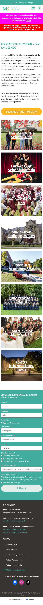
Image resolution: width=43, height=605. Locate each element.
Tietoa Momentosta (14, 560)
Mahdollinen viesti (8, 465)
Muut (29, 461)
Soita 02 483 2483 (16, 2)
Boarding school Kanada (12, 458)
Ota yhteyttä (29, 2)
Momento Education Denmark (15, 532)
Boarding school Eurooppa (13, 461)
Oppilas (6, 423)
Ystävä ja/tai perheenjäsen (13, 477)
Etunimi (4, 402)
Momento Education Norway (14, 529)
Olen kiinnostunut (8, 453)
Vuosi (3, 444)
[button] (33, 8)
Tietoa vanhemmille (14, 565)
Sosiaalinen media (34, 477)
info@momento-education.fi (14, 521)
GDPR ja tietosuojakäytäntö (15, 570)
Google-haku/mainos (11, 480)
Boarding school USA (11, 455)
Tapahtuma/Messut (29, 480)
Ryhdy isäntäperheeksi (15, 555)
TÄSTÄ (28, 21)
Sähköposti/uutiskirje (11, 482)
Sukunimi (5, 411)
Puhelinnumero (7, 435)
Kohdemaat (10, 545)
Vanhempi (16, 423)
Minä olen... (5, 420)
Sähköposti (5, 427)
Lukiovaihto (10, 550)
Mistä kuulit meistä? (9, 474)
